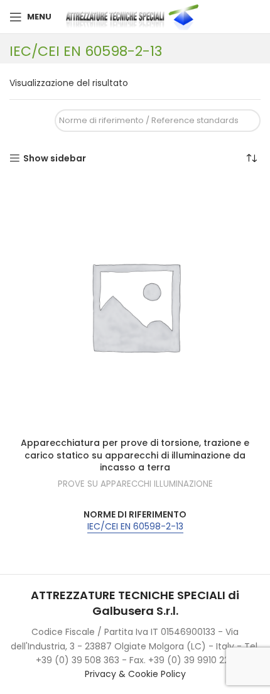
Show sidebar (54, 158)
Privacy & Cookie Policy (135, 674)
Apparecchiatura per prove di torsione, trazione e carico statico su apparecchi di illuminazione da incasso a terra (135, 455)
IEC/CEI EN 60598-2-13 (135, 527)
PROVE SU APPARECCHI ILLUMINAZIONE (135, 484)
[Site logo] (135, 16)
